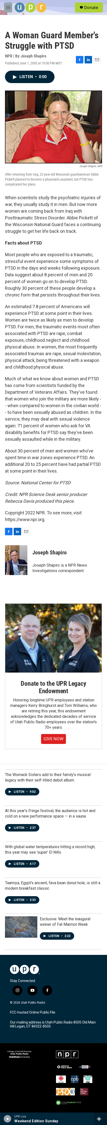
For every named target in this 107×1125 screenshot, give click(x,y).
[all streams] (100, 1119)
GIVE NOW (53, 738)
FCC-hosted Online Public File (32, 1012)
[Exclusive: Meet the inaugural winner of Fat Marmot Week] (21, 927)
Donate (91, 7)
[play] (7, 1118)
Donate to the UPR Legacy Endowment (53, 687)
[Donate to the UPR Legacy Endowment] (53, 638)
